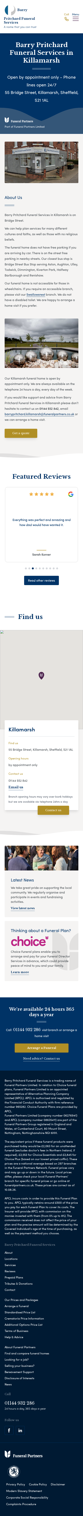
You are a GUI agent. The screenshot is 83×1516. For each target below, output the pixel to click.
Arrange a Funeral (41, 1048)
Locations (11, 1259)
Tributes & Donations (19, 1283)
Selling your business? (19, 1366)
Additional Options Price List (23, 1324)
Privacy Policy (15, 1484)
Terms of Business (16, 1331)
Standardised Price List (20, 1312)
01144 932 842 (17, 780)
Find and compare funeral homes (27, 1353)
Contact (10, 1290)
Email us (15, 787)
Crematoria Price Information (24, 1318)
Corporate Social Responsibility (27, 1497)
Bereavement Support (19, 1372)
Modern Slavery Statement (24, 1491)
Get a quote (21, 433)
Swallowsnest (35, 294)
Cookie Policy (38, 1484)
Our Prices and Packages (21, 1300)
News (8, 1384)
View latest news (23, 908)
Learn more (20, 972)
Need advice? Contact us (41, 1058)
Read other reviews (41, 580)
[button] (26, 568)
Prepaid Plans (14, 1277)
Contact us (53, 810)
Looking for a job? (17, 1359)
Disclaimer (58, 1484)
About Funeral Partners (20, 1347)
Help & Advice (14, 1337)
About (9, 1252)
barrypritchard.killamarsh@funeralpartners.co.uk (39, 414)
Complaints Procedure (21, 1504)
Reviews (10, 1271)
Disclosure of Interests (19, 1378)
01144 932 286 (27, 1029)
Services (10, 1265)
